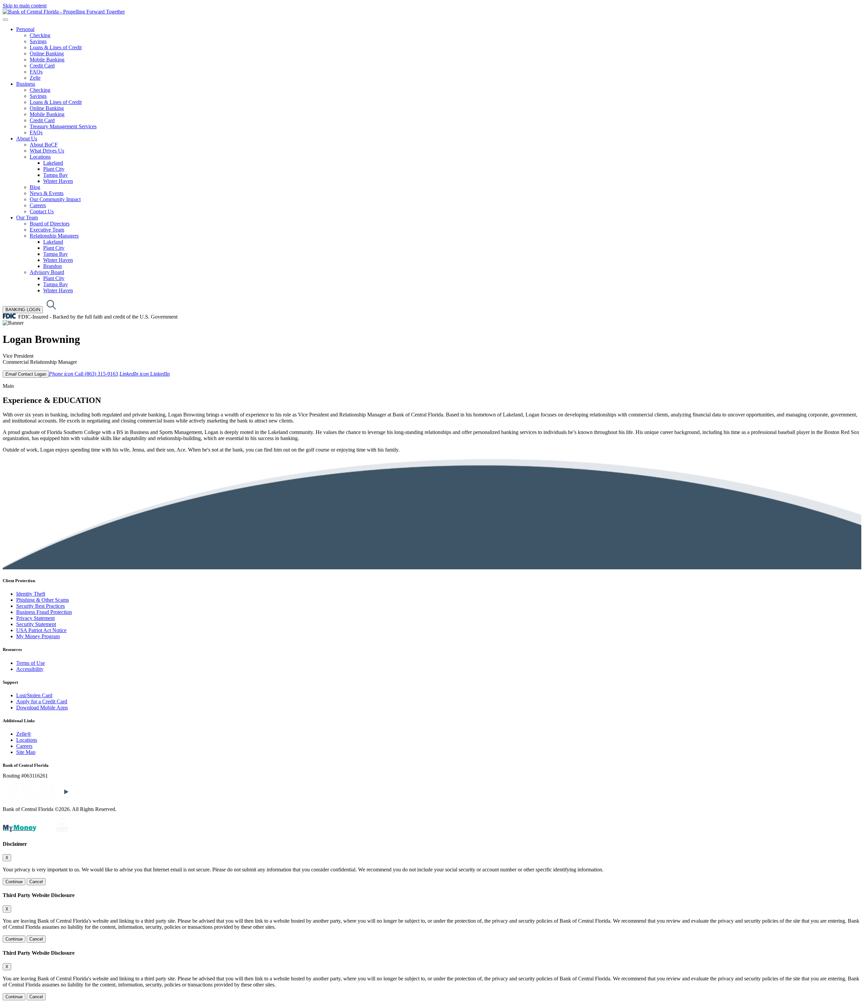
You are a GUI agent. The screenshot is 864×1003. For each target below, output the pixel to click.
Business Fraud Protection (44, 612)
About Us (26, 138)
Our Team (27, 217)
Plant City (53, 169)
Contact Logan (25, 374)
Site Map (25, 752)
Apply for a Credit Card (41, 701)
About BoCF (44, 144)
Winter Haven (58, 181)
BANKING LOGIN (22, 309)
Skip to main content (25, 5)
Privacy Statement (35, 618)
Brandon (52, 266)
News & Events (46, 193)
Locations (40, 157)
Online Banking (47, 53)
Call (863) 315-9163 (83, 374)
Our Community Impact (55, 199)
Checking (40, 35)
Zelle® (23, 734)
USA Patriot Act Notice (41, 630)
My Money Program (38, 636)
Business (25, 84)
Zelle (35, 78)
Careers (38, 205)
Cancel (36, 881)
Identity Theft (30, 594)
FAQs (36, 72)
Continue (14, 881)
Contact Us (42, 211)
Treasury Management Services (63, 126)
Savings (38, 41)
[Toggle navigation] (5, 20)
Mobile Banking (47, 59)
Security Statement (36, 624)
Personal (25, 29)
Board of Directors (50, 223)
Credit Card (42, 66)
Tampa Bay (55, 175)
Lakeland (53, 163)
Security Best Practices (40, 606)
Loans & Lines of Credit (56, 47)
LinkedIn (144, 374)
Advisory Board (47, 272)
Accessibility (30, 669)
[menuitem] (438, 53)
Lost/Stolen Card (34, 695)
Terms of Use (30, 663)
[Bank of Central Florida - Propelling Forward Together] (64, 12)
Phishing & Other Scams (42, 600)
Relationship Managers (54, 236)
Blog (35, 187)
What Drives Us (47, 151)
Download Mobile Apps (42, 707)
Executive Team (47, 230)
